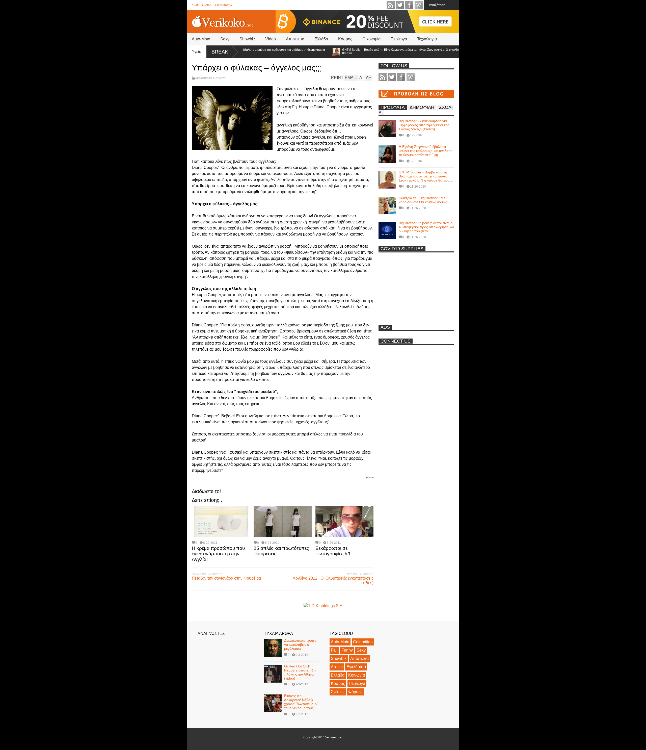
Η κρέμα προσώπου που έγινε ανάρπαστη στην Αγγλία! (218, 554)
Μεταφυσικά (203, 78)
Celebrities (362, 642)
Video (270, 39)
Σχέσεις (337, 692)
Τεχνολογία (427, 39)
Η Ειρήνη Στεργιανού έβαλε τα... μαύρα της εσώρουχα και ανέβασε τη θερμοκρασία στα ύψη (250, 51)
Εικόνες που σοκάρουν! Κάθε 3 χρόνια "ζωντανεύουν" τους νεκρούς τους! (301, 702)
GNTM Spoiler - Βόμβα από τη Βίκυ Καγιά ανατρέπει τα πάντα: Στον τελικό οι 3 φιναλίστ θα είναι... (382, 51)
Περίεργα (399, 39)
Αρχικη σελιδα (201, 5)
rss (391, 5)
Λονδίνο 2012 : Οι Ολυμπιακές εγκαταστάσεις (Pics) (333, 580)
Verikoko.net (333, 737)
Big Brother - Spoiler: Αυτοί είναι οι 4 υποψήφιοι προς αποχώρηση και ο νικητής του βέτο (426, 227)
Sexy (224, 39)
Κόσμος (345, 39)
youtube (419, 5)
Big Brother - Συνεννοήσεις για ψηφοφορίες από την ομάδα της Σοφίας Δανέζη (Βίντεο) (424, 125)
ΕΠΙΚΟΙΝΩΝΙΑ (223, 5)
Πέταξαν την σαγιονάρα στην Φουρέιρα (226, 578)
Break (219, 52)
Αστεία (337, 667)
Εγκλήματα (356, 667)
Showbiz (247, 39)
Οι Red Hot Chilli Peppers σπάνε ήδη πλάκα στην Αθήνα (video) (300, 672)
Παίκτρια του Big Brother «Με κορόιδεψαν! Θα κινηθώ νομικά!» (424, 200)
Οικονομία (371, 39)
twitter (400, 5)
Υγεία (196, 51)
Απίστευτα (295, 39)
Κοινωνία (356, 675)
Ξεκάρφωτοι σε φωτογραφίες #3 (332, 551)
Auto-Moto (201, 39)
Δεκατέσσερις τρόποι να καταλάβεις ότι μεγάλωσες (300, 644)
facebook (409, 5)
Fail (334, 650)
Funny (347, 650)
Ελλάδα (321, 39)
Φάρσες (355, 692)
